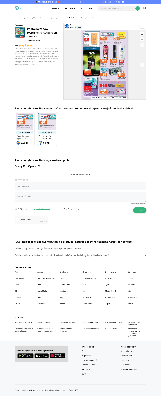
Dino (62, 278)
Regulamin (86, 369)
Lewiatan (64, 291)
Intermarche (65, 284)
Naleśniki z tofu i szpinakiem (134, 323)
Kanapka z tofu (111, 328)
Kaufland (131, 284)
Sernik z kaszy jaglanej (66, 329)
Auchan (40, 272)
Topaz (107, 304)
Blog (83, 8)
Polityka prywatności (90, 360)
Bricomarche (110, 272)
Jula (84, 284)
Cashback (125, 360)
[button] (80, 248)
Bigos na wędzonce (90, 322)
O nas (84, 351)
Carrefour (132, 272)
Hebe (17, 284)
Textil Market (88, 304)
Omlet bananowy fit (91, 328)
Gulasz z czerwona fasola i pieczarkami (45, 329)
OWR (84, 374)
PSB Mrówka (110, 297)
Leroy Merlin (42, 291)
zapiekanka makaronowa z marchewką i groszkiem (134, 332)
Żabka (130, 304)
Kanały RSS (73, 390)
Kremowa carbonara (113, 322)
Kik (16, 291)
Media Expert (110, 291)
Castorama (19, 278)
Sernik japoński (43, 322)
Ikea (39, 284)
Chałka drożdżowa (67, 322)
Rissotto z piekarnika (23, 322)
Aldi (16, 272)
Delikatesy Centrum (45, 278)
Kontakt (91, 8)
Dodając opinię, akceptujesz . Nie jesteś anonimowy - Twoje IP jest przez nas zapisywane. (51, 209)
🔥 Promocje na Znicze (113, 2)
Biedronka (64, 272)
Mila (129, 291)
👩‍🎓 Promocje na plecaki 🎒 (48, 2)
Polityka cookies (88, 365)
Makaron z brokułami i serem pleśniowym (24, 329)
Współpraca (87, 355)
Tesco (62, 304)
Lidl (84, 291)
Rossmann (132, 297)
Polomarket (87, 297)
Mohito (17, 297)
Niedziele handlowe (128, 369)
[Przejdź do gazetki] (142, 33)
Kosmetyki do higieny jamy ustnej (56, 18)
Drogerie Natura (89, 278)
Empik (130, 278)
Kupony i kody (126, 351)
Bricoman (87, 272)
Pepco (62, 297)
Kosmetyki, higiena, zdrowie (35, 18)
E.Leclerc (109, 278)
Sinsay (17, 304)
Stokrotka (41, 304)
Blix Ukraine (125, 365)
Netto (39, 297)
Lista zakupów (126, 355)
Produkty (22, 18)
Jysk (107, 284)
